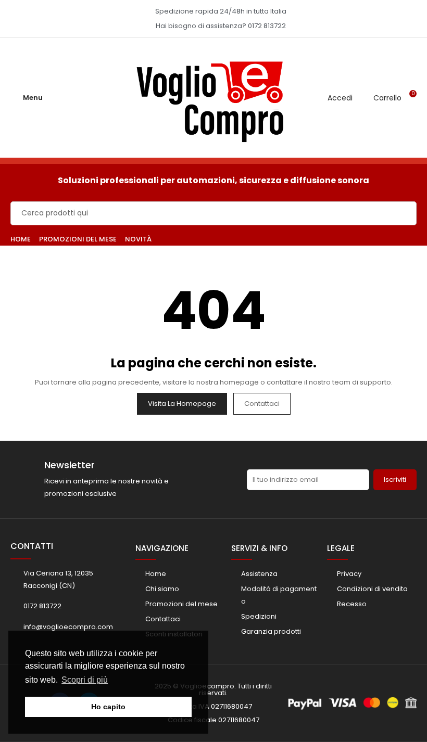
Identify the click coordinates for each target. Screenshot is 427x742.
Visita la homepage (182, 403)
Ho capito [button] (108, 706)
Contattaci (262, 403)
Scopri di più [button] (84, 679)
